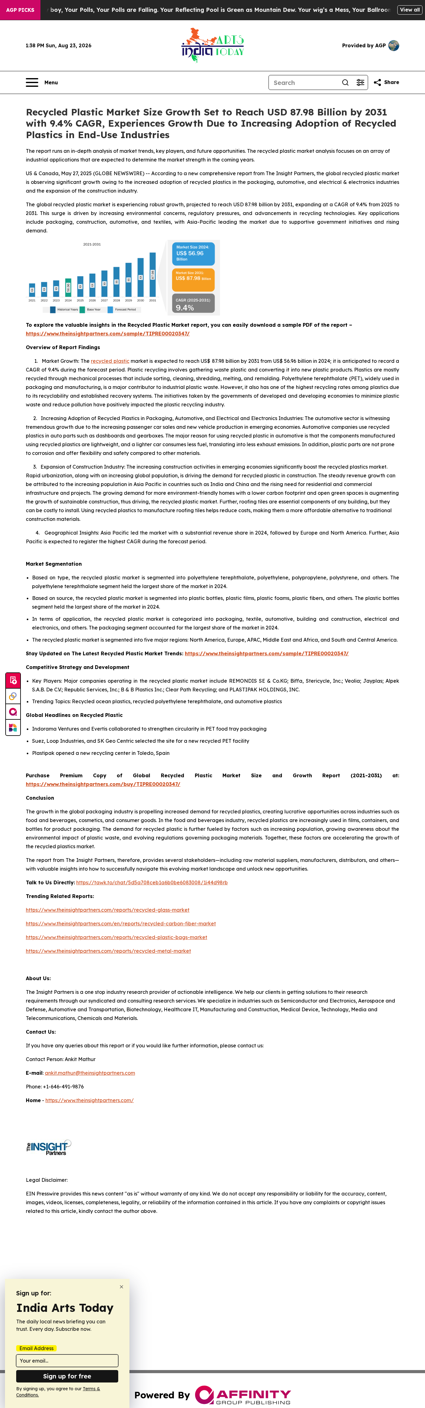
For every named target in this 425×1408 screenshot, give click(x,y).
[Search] (345, 82)
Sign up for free (67, 1376)
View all (410, 10)
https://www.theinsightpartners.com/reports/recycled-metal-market (108, 951)
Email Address (36, 1348)
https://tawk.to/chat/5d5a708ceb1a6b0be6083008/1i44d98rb (152, 882)
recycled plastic (110, 361)
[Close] (121, 1287)
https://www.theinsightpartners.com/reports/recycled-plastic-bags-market (116, 937)
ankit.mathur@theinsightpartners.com (90, 1073)
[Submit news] (13, 681)
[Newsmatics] (13, 727)
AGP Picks (20, 10)
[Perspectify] (13, 696)
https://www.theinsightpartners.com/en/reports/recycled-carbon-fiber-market (121, 923)
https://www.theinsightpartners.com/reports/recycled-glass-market (107, 910)
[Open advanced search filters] (360, 82)
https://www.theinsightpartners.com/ (89, 1100)
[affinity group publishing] (13, 712)
